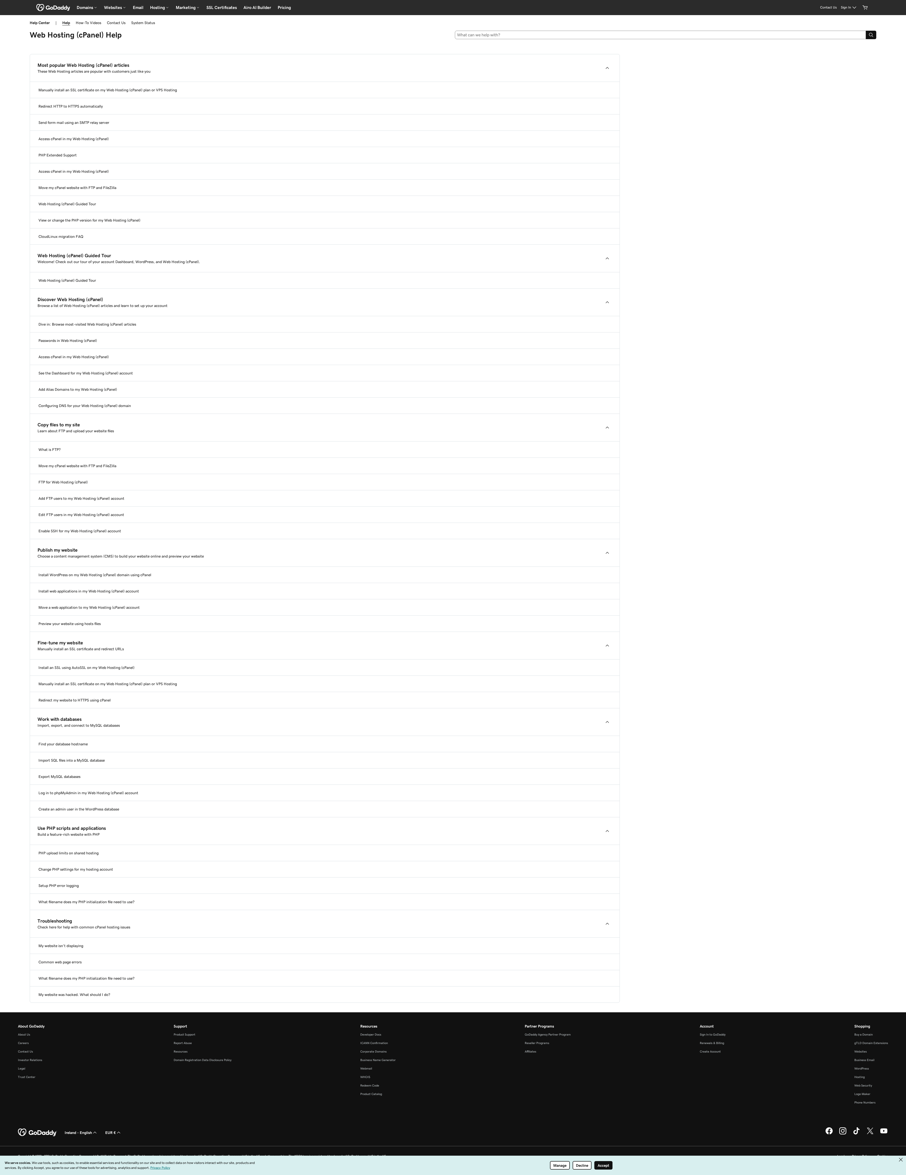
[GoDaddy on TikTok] (856, 1134)
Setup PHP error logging (58, 885)
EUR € (110, 1132)
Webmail (366, 1068)
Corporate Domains (373, 1051)
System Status (143, 23)
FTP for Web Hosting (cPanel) (63, 482)
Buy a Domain (863, 1034)
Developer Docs (370, 1034)
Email (138, 7)
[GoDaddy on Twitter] (870, 1134)
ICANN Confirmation (374, 1043)
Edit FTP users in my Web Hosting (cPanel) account (81, 514)
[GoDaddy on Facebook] (829, 1134)
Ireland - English (78, 1132)
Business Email (864, 1060)
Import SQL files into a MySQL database (71, 760)
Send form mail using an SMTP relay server (73, 122)
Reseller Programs (537, 1043)
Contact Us (116, 23)
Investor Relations (30, 1060)
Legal (21, 1068)
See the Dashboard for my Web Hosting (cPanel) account (85, 373)
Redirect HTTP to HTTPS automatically (70, 106)
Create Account (710, 1051)
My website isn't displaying (60, 946)
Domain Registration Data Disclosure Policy (202, 1060)
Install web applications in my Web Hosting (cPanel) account (88, 591)
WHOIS (365, 1076)
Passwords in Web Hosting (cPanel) (67, 340)
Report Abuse (183, 1043)
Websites (860, 1051)
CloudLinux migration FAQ (60, 236)
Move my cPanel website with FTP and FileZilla (77, 187)
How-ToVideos (88, 23)
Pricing (284, 7)
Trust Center (26, 1076)
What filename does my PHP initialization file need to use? (86, 902)
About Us (24, 1034)
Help (66, 23)
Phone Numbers (865, 1102)
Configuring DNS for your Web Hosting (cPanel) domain (84, 405)
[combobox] (660, 35)
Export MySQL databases (59, 776)
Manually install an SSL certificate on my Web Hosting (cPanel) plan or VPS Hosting (107, 90)
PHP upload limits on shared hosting (68, 853)
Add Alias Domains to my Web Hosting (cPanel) (77, 389)
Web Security (863, 1085)
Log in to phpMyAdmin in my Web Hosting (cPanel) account (88, 793)
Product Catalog (371, 1093)
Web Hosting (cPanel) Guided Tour (67, 204)
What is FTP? (49, 449)
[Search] (871, 35)
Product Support (184, 1034)
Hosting (859, 1076)
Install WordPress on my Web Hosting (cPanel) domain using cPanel (94, 575)
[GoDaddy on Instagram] (843, 1134)
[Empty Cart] (865, 7)
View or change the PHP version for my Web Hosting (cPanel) (89, 220)
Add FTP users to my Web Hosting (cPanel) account (81, 498)
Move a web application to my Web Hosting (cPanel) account (89, 607)
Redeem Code (369, 1085)
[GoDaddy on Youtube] (884, 1134)
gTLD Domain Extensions (871, 1043)
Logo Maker (862, 1093)
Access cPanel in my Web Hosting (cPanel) (73, 139)
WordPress (861, 1068)
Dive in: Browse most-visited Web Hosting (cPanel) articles (87, 324)
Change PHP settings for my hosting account (75, 869)
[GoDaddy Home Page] (37, 1133)
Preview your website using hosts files (69, 623)
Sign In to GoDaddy (713, 1034)
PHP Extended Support (57, 155)
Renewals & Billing (712, 1043)
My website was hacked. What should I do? (74, 994)
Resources (181, 1051)
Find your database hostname (63, 744)
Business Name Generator (378, 1060)
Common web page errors (60, 962)
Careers (23, 1043)
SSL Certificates (221, 7)
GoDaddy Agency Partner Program (548, 1034)
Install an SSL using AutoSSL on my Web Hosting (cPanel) (86, 667)
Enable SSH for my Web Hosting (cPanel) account (79, 531)
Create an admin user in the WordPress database (78, 809)
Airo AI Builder (257, 7)
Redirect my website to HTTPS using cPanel (74, 700)
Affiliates (530, 1051)
